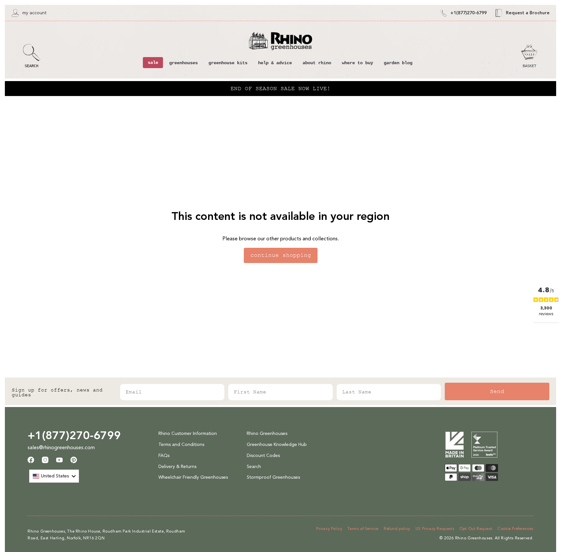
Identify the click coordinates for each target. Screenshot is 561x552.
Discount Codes (263, 455)
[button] (31, 56)
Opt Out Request (475, 528)
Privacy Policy (329, 528)
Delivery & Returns (177, 466)
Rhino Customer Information (187, 433)
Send (497, 391)
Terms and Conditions (181, 444)
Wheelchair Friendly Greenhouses (193, 477)
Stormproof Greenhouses (273, 477)
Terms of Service (363, 528)
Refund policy (397, 528)
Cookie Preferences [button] (515, 528)
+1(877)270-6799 (74, 435)
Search (254, 466)
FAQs (163, 455)
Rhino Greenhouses (267, 433)
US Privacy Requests (435, 528)
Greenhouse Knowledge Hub (277, 444)
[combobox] (54, 476)
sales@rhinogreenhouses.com (61, 447)
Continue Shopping (280, 255)
